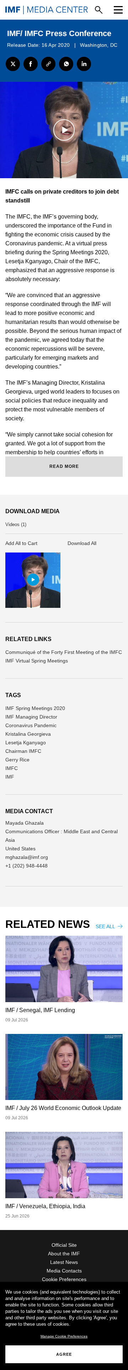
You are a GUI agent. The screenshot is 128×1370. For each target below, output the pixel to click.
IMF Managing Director (31, 717)
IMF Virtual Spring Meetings (36, 661)
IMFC (11, 768)
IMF (9, 777)
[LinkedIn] (84, 64)
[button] (33, 580)
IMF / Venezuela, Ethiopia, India (45, 1206)
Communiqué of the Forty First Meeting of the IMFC (63, 652)
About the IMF (64, 1253)
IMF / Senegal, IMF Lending (40, 1010)
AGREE (64, 1354)
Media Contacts (64, 1271)
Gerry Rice (17, 759)
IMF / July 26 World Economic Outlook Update (63, 1108)
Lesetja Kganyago (25, 742)
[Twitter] (13, 64)
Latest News (64, 1262)
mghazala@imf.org (26, 857)
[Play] (64, 130)
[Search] (98, 10)
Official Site (64, 1245)
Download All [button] (82, 543)
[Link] (48, 64)
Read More (64, 466)
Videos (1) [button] (15, 524)
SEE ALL (106, 926)
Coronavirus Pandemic (31, 725)
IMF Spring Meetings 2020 (35, 708)
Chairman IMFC (23, 751)
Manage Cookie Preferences (64, 1336)
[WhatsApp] (66, 64)
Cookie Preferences (64, 1279)
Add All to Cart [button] (21, 543)
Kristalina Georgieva (28, 734)
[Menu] (118, 10)
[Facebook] (30, 64)
